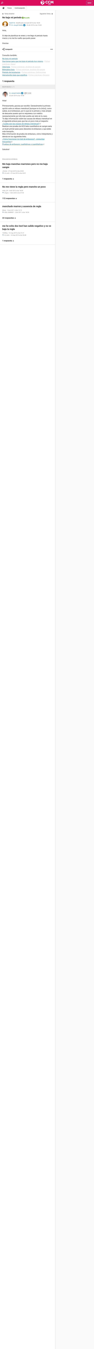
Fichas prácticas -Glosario (38, 75)
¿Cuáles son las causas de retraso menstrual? (20, 124)
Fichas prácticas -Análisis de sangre (25, 67)
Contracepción (20, 8)
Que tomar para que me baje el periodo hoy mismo (22, 61)
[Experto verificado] (24, 25)
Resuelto (27, 18)
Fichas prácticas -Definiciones (34, 72)
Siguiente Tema (45, 14)
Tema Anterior (9, 14)
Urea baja (6, 67)
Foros (9, 8)
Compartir (8, 49)
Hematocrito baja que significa (14, 75)
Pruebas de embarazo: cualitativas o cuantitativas (22, 144)
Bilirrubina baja (8, 70)
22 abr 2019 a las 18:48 (34, 25)
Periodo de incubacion (11, 72)
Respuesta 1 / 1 (8, 87)
